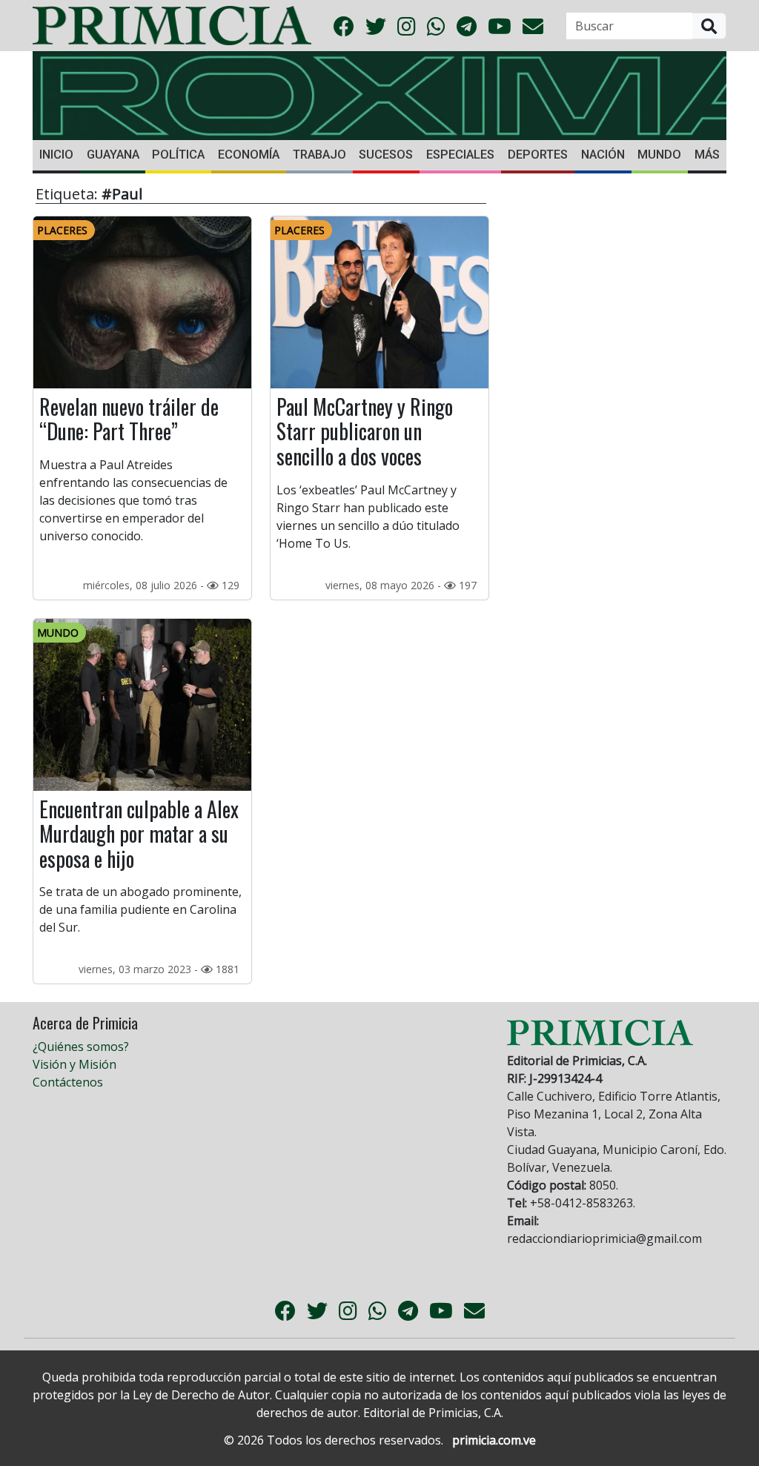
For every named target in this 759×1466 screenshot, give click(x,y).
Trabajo (319, 154)
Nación (603, 154)
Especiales (460, 154)
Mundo (659, 154)
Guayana (113, 154)
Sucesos (386, 154)
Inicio (56, 154)
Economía (248, 154)
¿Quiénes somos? (81, 1046)
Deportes (538, 154)
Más (707, 154)
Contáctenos (68, 1082)
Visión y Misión (74, 1064)
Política (178, 154)
